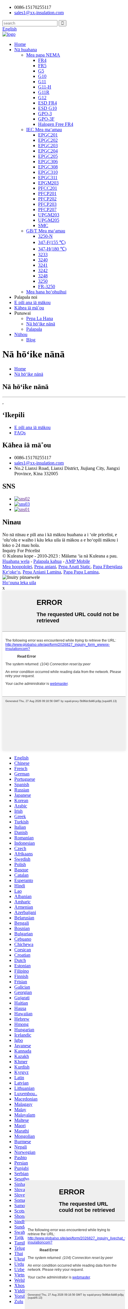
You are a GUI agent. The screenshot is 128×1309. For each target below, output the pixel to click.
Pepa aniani (45, 566)
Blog (30, 339)
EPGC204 (48, 150)
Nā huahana (25, 49)
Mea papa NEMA (43, 54)
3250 (43, 281)
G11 (42, 81)
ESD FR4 (47, 102)
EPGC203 (48, 145)
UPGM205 (48, 220)
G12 (42, 97)
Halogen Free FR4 (55, 124)
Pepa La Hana (39, 318)
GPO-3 (45, 113)
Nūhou (20, 334)
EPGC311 (47, 177)
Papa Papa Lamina (81, 571)
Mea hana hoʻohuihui (46, 291)
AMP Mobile (77, 561)
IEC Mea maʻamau (44, 129)
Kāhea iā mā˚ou (29, 307)
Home (20, 44)
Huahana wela (15, 561)
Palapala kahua (47, 561)
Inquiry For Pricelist (21, 550)
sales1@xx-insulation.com (39, 462)
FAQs (20, 432)
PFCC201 (47, 188)
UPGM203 (48, 214)
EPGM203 (48, 182)
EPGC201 (48, 134)
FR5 (42, 65)
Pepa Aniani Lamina (42, 571)
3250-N (45, 236)
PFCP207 (47, 209)
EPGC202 (48, 140)
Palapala (34, 329)
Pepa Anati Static (74, 566)
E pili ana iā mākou (32, 302)
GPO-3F (46, 118)
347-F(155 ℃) (51, 242)
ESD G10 (47, 108)
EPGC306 (48, 161)
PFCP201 (47, 193)
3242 (43, 270)
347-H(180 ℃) (52, 248)
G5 (41, 70)
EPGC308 (48, 166)
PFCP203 (47, 204)
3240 (43, 259)
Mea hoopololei (17, 566)
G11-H (44, 86)
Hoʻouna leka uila (19, 582)
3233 (43, 254)
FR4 (42, 60)
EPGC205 (48, 156)
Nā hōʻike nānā (40, 323)
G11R (43, 92)
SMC (43, 225)
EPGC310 (48, 172)
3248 (43, 275)
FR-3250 (46, 286)
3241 (43, 265)
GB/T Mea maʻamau (45, 230)
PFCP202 (47, 198)
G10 (42, 76)
